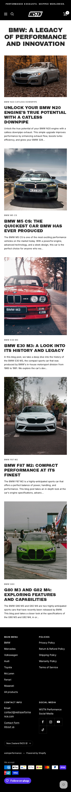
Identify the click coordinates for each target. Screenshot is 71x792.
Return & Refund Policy (52, 648)
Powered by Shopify (36, 753)
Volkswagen (11, 654)
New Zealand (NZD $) (17, 743)
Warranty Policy (48, 661)
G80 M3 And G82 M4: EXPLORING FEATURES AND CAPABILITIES (30, 595)
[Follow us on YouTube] (58, 722)
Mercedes (10, 648)
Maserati (9, 685)
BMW (7, 642)
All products (11, 691)
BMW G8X (9, 584)
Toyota (8, 667)
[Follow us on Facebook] (43, 722)
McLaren (9, 673)
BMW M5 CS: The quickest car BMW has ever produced (33, 226)
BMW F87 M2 (11, 459)
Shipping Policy (47, 654)
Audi (6, 661)
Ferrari (7, 679)
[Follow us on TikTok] (43, 729)
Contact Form (11, 722)
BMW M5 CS (10, 215)
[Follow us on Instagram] (50, 722)
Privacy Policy (47, 642)
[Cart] (65, 14)
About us (9, 726)
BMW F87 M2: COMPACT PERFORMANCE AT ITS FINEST (31, 470)
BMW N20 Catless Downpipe (20, 102)
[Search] (12, 14)
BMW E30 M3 (11, 340)
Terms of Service (48, 667)
